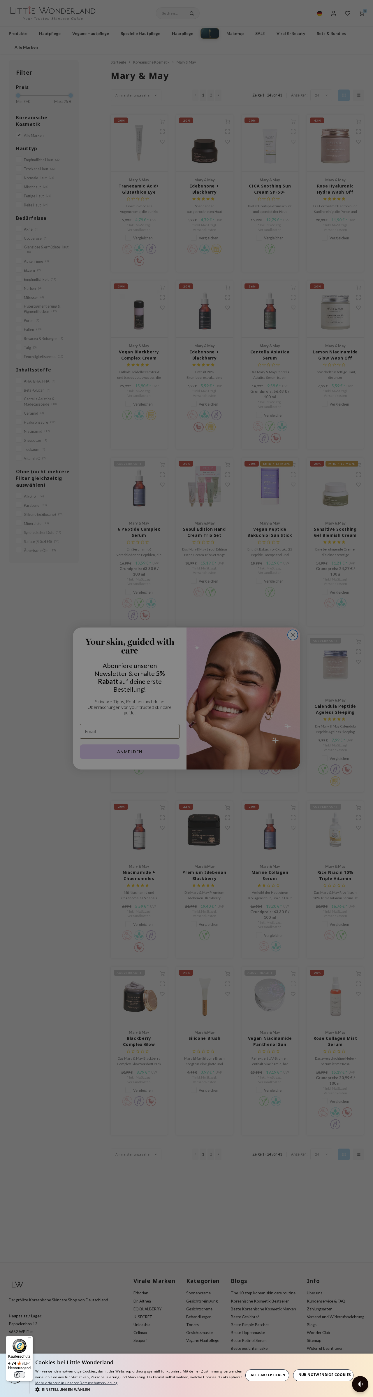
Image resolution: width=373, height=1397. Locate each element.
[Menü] (29, 1339)
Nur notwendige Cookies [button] (324, 1374)
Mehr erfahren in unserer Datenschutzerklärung (76, 1382)
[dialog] (186, 1375)
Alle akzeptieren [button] (268, 1375)
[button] (139, 1389)
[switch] (19, 1374)
